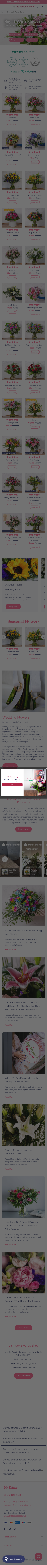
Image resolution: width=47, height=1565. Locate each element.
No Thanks (12, 788)
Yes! (12, 784)
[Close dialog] (46, 768)
